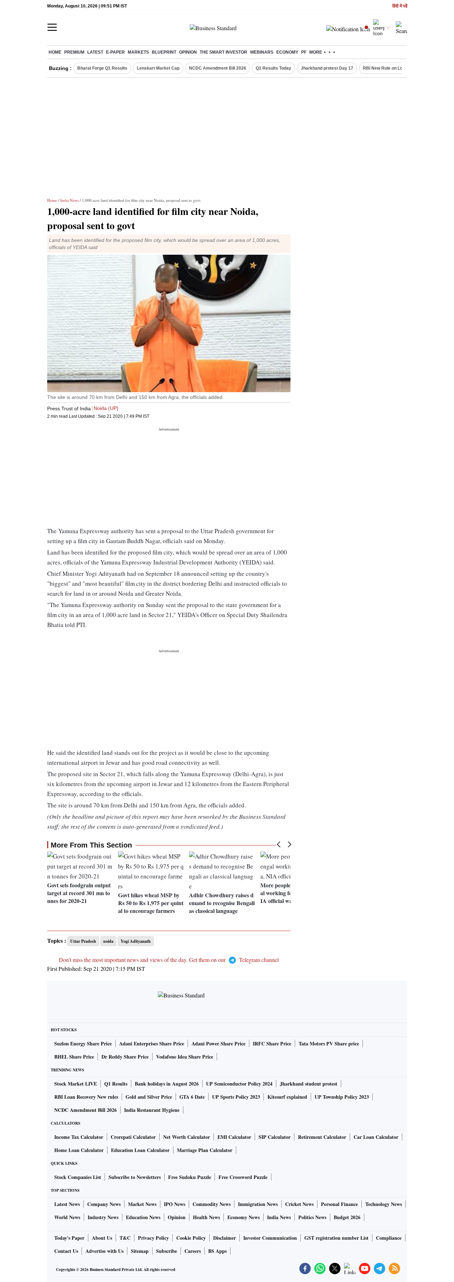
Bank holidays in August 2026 (167, 1083)
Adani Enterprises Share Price (151, 1043)
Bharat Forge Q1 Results (102, 68)
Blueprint (164, 52)
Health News (206, 1217)
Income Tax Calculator (78, 1137)
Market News (142, 1204)
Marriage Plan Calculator (204, 1150)
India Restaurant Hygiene (151, 1110)
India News (69, 200)
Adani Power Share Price (218, 1043)
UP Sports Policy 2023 (236, 1096)
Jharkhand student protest (308, 1083)
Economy (287, 52)
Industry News (103, 1217)
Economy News (243, 1217)
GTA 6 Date (192, 1096)
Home (55, 52)
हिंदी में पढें (399, 6)
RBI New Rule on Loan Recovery (395, 68)
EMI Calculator (234, 1137)
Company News (104, 1204)
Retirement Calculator (322, 1137)
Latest (95, 52)
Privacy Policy (153, 1238)
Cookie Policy (191, 1238)
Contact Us (66, 1251)
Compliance (389, 1238)
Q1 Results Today (273, 68)
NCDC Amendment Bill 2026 (217, 68)
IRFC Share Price (272, 1043)
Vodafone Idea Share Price (184, 1056)
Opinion (188, 52)
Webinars (261, 52)
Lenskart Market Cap (158, 68)
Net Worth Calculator (186, 1137)
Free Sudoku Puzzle (189, 1177)
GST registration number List (336, 1238)
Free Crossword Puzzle (242, 1177)
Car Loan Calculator (376, 1137)
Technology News (383, 1204)
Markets (138, 52)
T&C (125, 1238)
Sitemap (140, 1251)
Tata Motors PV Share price (329, 1043)
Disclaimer (224, 1238)
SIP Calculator (274, 1137)
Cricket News (299, 1204)
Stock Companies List (77, 1177)
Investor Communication (270, 1238)
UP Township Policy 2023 (342, 1096)
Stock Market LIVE (75, 1083)
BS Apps (217, 1251)
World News (67, 1217)
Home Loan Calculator (79, 1150)
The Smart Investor (223, 52)
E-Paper (115, 52)
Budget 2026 (347, 1217)
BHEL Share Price (74, 1056)
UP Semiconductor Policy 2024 (239, 1083)
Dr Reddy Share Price (125, 1056)
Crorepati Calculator (133, 1137)
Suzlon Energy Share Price (83, 1043)
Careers (192, 1251)
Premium (74, 52)
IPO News (174, 1204)
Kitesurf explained (287, 1096)
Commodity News (212, 1204)
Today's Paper (69, 1238)
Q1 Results (115, 1083)
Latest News (67, 1204)
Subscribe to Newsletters (135, 1177)
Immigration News (258, 1204)
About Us (102, 1238)
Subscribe (166, 1251)
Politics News (312, 1217)
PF (303, 52)
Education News (143, 1217)
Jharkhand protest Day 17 (327, 68)
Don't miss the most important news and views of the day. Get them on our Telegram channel (169, 959)
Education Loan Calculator (140, 1150)
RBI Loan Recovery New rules (86, 1096)
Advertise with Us (104, 1251)
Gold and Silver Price (149, 1096)
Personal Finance (339, 1204)
